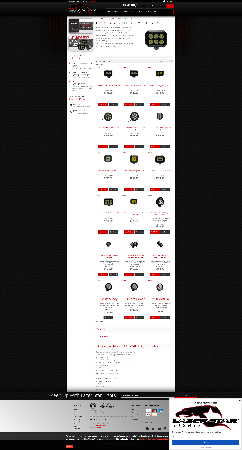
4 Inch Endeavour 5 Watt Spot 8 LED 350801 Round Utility (135, 299)
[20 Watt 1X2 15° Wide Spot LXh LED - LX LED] (98, 68)
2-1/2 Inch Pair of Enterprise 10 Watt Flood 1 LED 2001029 (135, 256)
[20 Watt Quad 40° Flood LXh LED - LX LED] (98, 153)
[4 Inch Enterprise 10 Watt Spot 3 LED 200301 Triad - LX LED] (150, 195)
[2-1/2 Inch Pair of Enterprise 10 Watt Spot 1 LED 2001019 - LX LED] (150, 238)
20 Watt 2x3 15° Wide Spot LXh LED (161, 170)
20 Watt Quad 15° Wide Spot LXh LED (161, 128)
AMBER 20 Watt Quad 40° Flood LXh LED (135, 171)
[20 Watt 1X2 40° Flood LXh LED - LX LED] (124, 68)
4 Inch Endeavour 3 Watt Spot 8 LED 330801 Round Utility (160, 299)
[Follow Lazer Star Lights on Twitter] (128, 5)
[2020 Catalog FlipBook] (81, 33)
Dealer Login (93, 1)
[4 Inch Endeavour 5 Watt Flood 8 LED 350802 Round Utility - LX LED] (98, 281)
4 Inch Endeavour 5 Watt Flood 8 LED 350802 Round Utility (109, 299)
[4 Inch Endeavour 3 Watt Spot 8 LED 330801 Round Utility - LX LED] (150, 281)
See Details (113, 104)
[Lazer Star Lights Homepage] (81, 9)
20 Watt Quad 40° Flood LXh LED (109, 170)
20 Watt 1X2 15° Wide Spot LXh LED (109, 85)
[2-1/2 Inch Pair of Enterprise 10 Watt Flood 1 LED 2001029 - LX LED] (124, 238)
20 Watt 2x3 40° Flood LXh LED (109, 213)
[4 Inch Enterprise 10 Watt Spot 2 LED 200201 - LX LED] (98, 238)
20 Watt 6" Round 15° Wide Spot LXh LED (109, 128)
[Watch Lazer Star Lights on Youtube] (132, 5)
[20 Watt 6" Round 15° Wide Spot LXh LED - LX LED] (98, 110)
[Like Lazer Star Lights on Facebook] (124, 5)
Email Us (76, 104)
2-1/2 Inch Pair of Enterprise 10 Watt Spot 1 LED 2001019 (160, 256)
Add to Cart (103, 104)
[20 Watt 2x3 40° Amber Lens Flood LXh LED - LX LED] (124, 195)
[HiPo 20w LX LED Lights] (81, 50)
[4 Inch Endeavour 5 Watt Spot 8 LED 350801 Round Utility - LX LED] (124, 281)
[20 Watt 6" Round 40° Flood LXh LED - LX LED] (124, 110)
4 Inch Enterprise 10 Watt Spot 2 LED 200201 (109, 256)
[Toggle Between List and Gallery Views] (171, 61)
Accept (69, 446)
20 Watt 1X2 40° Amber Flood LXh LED (160, 86)
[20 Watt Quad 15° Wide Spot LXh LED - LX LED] (150, 110)
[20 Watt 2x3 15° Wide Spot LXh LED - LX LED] (150, 153)
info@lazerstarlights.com (97, 427)
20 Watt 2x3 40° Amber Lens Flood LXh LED (135, 213)
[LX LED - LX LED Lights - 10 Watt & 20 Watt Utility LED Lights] (104, 336)
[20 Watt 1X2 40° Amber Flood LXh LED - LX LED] (150, 68)
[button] (156, 6)
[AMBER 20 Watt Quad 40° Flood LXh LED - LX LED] (124, 153)
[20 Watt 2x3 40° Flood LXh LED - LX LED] (98, 195)
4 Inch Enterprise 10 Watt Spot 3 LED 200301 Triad (161, 213)
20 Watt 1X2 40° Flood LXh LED (135, 85)
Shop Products (112, 12)
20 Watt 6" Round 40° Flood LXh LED (135, 128)
